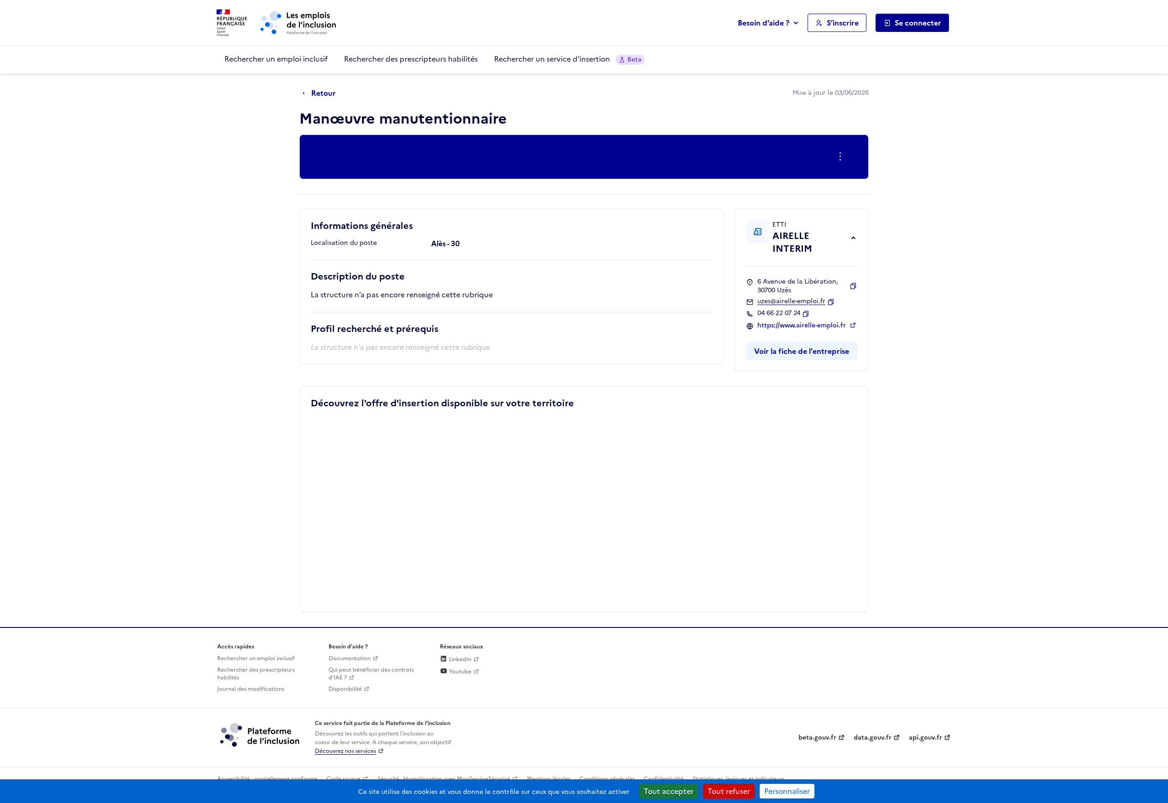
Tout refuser (729, 791)
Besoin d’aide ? (763, 22)
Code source (343, 779)
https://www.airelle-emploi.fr (802, 325)
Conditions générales (607, 779)
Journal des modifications (250, 689)
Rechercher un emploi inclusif (276, 58)
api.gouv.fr (925, 737)
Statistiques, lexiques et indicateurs (738, 779)
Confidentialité (663, 779)
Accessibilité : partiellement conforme (267, 779)
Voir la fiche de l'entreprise (801, 351)
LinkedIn (459, 659)
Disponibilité (345, 689)
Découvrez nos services (345, 751)
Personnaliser (787, 791)
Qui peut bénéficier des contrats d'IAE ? (371, 674)
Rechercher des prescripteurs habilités (411, 58)
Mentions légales (548, 779)
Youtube (459, 672)
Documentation (349, 658)
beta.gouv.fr (817, 737)
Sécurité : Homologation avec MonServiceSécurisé (443, 779)
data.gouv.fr (873, 737)
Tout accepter (669, 791)
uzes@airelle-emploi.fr (791, 301)
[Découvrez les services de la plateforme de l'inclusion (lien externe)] (260, 734)
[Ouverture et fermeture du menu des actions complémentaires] (842, 157)
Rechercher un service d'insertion (567, 58)
